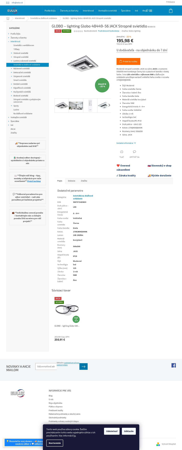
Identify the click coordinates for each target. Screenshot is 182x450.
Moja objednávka (55, 403)
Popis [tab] (59, 180)
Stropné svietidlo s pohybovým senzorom (27, 100)
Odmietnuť (111, 431)
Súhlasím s (68, 364)
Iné (12, 125)
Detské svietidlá (20, 84)
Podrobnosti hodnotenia (108, 31)
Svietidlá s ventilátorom (24, 45)
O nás (51, 399)
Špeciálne (15, 121)
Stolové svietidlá (21, 53)
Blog (50, 395)
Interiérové (15, 41)
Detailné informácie (125, 143)
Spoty (16, 105)
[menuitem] (50, 10)
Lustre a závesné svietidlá (25, 60)
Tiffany (17, 49)
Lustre (16, 109)
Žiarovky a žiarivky (19, 37)
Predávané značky (56, 410)
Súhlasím (129, 431)
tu (75, 435)
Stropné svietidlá (21, 57)
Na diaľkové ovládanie (23, 113)
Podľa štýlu (15, 33)
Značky (14, 132)
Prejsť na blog (34, 181)
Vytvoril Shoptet (169, 444)
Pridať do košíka (130, 61)
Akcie (13, 129)
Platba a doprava (55, 406)
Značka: (131, 31)
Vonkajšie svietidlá (19, 117)
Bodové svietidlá (21, 95)
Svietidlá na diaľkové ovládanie (27, 64)
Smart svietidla (20, 80)
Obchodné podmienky (57, 417)
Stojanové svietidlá (22, 76)
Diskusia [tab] (71, 180)
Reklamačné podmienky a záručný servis (64, 414)
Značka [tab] (84, 180)
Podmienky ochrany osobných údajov (64, 421)
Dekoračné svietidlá (22, 72)
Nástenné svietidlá (21, 68)
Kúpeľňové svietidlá (22, 88)
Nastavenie (55, 443)
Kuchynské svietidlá (22, 91)
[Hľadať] (147, 10)
